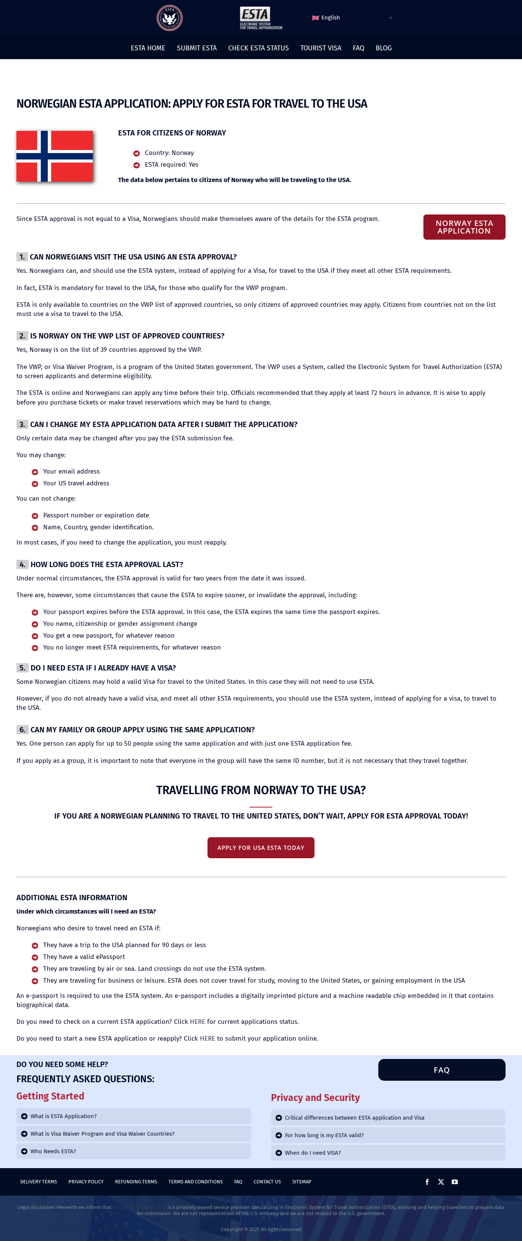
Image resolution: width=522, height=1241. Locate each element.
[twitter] (441, 1182)
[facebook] (427, 1182)
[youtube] (455, 1182)
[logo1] (261, 8)
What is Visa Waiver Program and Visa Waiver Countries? (103, 1133)
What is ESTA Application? (64, 1116)
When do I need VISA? (313, 1152)
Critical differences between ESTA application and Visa (355, 1117)
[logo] (169, 7)
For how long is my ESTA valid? (324, 1135)
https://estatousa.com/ (139, 1207)
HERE (197, 1022)
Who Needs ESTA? (53, 1151)
